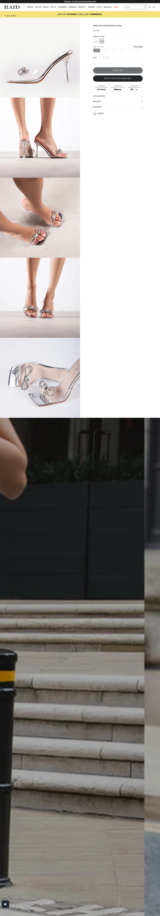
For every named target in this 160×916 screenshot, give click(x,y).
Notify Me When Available (118, 78)
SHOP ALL (108, 7)
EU (103, 46)
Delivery (97, 101)
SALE (116, 7)
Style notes (99, 96)
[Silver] (101, 41)
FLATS (53, 7)
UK (95, 46)
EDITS (99, 7)
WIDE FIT (82, 7)
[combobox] (134, 7)
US (99, 46)
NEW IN (30, 7)
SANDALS (72, 7)
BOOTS (38, 7)
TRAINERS (62, 7)
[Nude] (95, 41)
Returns (97, 107)
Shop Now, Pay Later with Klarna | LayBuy (80, 2)
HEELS (46, 7)
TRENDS (91, 7)
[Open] (5, 904)
